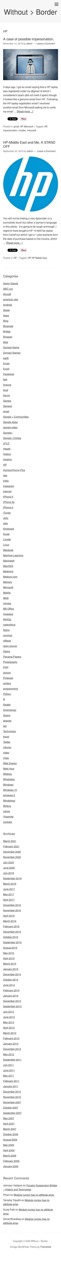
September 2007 (12, 1113)
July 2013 (8, 1011)
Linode (7, 539)
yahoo (6, 811)
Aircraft (7, 294)
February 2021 (11, 846)
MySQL (7, 619)
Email (6, 363)
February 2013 (11, 1038)
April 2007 (9, 1123)
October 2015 (10, 937)
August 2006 (10, 1139)
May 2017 (8, 894)
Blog (5, 321)
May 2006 (8, 1145)
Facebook (8, 374)
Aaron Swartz (10, 283)
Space (6, 715)
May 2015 (8, 953)
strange (7, 720)
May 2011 (8, 1075)
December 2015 (12, 931)
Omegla (22, 1257)
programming (10, 688)
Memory (7, 582)
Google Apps (10, 422)
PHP (5, 667)
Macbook (8, 550)
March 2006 (9, 1155)
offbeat (7, 640)
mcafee (22, 130)
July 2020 (8, 862)
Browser (7, 337)
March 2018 (9, 883)
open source (10, 646)
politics (7, 683)
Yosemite (8, 816)
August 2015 (10, 947)
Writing (7, 806)
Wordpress (9, 800)
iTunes (7, 512)
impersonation (10, 130)
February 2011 (11, 1081)
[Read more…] (25, 111)
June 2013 (9, 1017)
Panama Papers (12, 656)
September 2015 (12, 942)
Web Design (10, 763)
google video (10, 427)
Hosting (7, 459)
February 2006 (11, 1161)
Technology (9, 731)
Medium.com (10, 576)
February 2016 (11, 926)
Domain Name (11, 347)
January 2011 (10, 1086)
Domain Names (11, 353)
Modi (6, 598)
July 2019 (8, 873)
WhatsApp (9, 779)
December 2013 (12, 1001)
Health (6, 449)
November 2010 (12, 1097)
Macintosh (9, 560)
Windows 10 (10, 790)
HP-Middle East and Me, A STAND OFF (29, 144)
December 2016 (12, 905)
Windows (8, 784)
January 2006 (10, 1166)
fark (5, 379)
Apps (6, 315)
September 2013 (12, 1006)
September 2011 (12, 1059)
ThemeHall (45, 1246)
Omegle (13, 1257)
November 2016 (12, 910)
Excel (6, 369)
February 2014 (11, 990)
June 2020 (9, 867)
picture (7, 672)
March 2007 (9, 1129)
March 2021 (9, 841)
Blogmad (8, 326)
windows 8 (9, 795)
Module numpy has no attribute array (34, 1195)
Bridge (6, 331)
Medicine (8, 571)
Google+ (8, 433)
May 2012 (8, 1054)
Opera (6, 651)
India (6, 480)
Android (7, 305)
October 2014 (10, 979)
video (6, 752)
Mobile (7, 592)
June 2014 (9, 985)
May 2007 (8, 1118)
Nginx (6, 630)
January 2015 (10, 969)
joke (5, 523)
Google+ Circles (12, 438)
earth (6, 358)
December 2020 (12, 852)
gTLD (6, 443)
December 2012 (12, 1049)
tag (5, 726)
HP (21, 126)
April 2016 (9, 915)
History (7, 454)
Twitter (6, 742)
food (5, 390)
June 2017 (9, 889)
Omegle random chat (39, 1257)
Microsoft (28, 126)
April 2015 (9, 958)
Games (7, 401)
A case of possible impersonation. (28, 38)
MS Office (8, 608)
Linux (6, 544)
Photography (10, 662)
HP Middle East (39, 257)
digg (5, 342)
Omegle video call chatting (26, 1265)
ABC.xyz (8, 289)
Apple (6, 310)
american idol (10, 299)
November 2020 (12, 857)
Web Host (8, 768)
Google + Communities (16, 417)
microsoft (31, 130)
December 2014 (12, 974)
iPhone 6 (8, 507)
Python (7, 694)
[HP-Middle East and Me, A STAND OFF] (30, 214)
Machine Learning (13, 555)
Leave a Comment (46, 43)
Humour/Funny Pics (14, 470)
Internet (7, 491)
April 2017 (9, 899)
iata (5, 475)
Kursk (6, 534)
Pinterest (8, 678)
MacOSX (8, 566)
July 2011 (8, 1065)
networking (9, 624)
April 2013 (9, 1027)
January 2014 (10, 995)
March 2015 (9, 963)
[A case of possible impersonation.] (30, 83)
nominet (7, 635)
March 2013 (9, 1033)
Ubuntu (7, 747)
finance (7, 385)
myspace (8, 614)
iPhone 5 (8, 496)
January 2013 (10, 1043)
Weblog (7, 774)
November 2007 (12, 1102)
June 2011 (9, 1070)
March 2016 (9, 921)
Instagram (8, 486)
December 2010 (12, 1091)
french (6, 395)
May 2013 (8, 1022)
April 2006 (9, 1150)
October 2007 (10, 1107)
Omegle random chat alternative (31, 1261)
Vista (6, 758)
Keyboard (8, 528)
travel (6, 736)
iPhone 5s (8, 502)
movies (7, 603)
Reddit (6, 704)
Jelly (5, 518)
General (7, 406)
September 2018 (12, 878)
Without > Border (30, 11)
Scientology (9, 710)
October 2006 (10, 1134)
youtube (7, 822)
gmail (16, 126)
